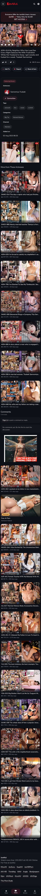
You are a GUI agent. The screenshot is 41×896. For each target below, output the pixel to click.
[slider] (18, 45)
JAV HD (4, 871)
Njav (2, 876)
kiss (15, 108)
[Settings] (38, 4)
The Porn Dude (7, 881)
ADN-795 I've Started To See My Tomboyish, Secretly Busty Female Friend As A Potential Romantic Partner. (20, 284)
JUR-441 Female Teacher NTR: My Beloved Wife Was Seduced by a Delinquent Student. (20, 577)
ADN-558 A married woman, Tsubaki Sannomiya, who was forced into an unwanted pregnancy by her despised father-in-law (20, 374)
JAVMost (9, 876)
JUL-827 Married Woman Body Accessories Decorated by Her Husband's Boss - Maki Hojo (20, 606)
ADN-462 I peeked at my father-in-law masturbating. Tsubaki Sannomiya (20, 489)
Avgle (25, 871)
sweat (22, 108)
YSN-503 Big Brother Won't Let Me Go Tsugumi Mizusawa (20, 693)
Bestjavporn (34, 871)
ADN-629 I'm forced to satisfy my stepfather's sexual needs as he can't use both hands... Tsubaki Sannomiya (20, 254)
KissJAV (18, 876)
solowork (7, 108)
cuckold (30, 108)
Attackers (7, 127)
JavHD (11, 17)
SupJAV (20, 867)
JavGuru (12, 867)
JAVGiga (33, 876)
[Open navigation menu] (3, 4)
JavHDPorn (28, 867)
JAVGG (25, 876)
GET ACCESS (19, 19)
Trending (12, 871)
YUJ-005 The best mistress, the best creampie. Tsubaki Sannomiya (20, 664)
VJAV (19, 871)
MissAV (4, 867)
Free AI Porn (5, 518)
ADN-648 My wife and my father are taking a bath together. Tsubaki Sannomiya (20, 404)
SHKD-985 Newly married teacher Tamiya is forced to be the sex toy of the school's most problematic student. (20, 224)
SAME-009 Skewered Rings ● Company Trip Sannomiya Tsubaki (20, 314)
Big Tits (7, 117)
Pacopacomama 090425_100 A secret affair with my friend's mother (20, 839)
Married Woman (18, 117)
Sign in (5, 420)
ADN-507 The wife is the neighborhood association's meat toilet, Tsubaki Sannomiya (20, 752)
